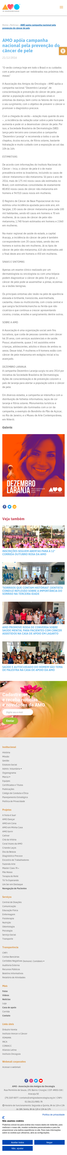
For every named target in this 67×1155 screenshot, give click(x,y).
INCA (4, 1041)
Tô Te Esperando (10, 880)
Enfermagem (8, 914)
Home (5, 25)
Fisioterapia (8, 918)
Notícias (14, 25)
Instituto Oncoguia (11, 1054)
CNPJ (4, 952)
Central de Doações (12, 902)
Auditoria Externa (11, 965)
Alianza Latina (9, 1049)
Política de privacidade (53, 1114)
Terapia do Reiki (10, 876)
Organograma (9, 772)
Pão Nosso (7, 872)
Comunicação (9, 906)
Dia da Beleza (9, 851)
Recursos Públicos (11, 969)
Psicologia (7, 930)
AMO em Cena (9, 823)
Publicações (8, 789)
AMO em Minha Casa (12, 827)
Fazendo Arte (8, 864)
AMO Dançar (8, 819)
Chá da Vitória (9, 839)
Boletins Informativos (12, 973)
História (6, 752)
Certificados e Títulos (12, 785)
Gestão (5, 760)
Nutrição (6, 922)
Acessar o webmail (11, 1067)
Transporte (7, 938)
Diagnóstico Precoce (12, 855)
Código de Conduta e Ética (15, 793)
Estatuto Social (9, 764)
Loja (4, 1003)
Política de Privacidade (13, 801)
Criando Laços (9, 847)
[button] (63, 51)
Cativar (6, 835)
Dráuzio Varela (9, 1029)
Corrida (6, 1011)
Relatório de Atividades (13, 977)
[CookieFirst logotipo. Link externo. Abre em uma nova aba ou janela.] (3, 1117)
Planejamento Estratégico (15, 797)
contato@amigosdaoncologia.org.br (37, 1097)
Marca (5, 776)
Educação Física (10, 910)
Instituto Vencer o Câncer (14, 1033)
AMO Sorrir (7, 831)
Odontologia (8, 926)
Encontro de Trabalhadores (15, 860)
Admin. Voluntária (11, 768)
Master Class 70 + (10, 868)
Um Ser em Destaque (12, 884)
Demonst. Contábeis (33, 961)
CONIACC (7, 1045)
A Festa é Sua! (9, 815)
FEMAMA (6, 1037)
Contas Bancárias (10, 956)
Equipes (6, 781)
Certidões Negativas (12, 960)
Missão (5, 756)
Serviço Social (9, 934)
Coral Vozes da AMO (12, 843)
